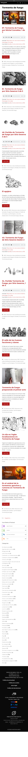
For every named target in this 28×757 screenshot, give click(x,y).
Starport (4, 648)
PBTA (3, 621)
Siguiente (8, 518)
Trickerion (4, 656)
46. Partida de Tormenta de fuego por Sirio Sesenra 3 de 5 (14, 134)
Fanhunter (5, 586)
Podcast (4, 625)
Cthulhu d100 (5, 559)
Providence (5, 627)
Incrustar (10, 42)
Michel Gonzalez (6, 65)
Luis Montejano (19, 63)
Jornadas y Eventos (7, 600)
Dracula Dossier (6, 567)
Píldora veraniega (6, 623)
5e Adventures (13, 359)
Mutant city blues (6, 611)
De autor (4, 565)
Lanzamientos (5, 607)
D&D (5, 61)
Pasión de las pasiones (8, 619)
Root (3, 640)
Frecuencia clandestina (8, 590)
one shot (18, 214)
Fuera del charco (6, 592)
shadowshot (5, 215)
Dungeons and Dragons (8, 63)
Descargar (4, 42)
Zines (3, 662)
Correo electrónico (17, 44)
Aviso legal (14, 685)
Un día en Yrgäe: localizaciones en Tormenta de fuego (11, 436)
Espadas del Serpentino (8, 580)
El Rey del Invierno (7, 575)
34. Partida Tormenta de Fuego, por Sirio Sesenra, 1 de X (14, 283)
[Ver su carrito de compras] (20, 3)
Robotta (4, 633)
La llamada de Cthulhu (8, 604)
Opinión (4, 615)
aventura (6, 210)
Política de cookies (14, 682)
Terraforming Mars (6, 652)
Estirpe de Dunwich (7, 582)
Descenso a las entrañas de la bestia (16, 61)
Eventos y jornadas (7, 584)
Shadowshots (5, 642)
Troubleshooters (6, 658)
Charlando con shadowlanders (10, 555)
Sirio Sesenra (22, 167)
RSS (24, 44)
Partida (13, 65)
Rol (16, 65)
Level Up (4, 609)
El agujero (6, 191)
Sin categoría (5, 644)
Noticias (4, 613)
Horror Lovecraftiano (7, 598)
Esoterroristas (5, 578)
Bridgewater (5, 551)
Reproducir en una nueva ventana (15, 40)
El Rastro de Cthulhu (7, 571)
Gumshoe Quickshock (7, 596)
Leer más (5, 57)
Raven (3, 631)
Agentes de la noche (7, 549)
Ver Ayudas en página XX (8, 660)
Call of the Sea (5, 553)
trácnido (21, 215)
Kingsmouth (5, 602)
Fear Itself (4, 588)
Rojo (3, 636)
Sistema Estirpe (6, 646)
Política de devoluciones (14, 688)
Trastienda (4, 654)
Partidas (4, 617)
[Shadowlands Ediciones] (4, 3)
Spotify (9, 44)
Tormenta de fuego (12, 110)
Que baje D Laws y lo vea (8, 629)
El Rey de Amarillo (6, 573)
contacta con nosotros (15, 722)
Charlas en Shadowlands (8, 557)
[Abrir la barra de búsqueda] (18, 3)
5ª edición (6, 359)
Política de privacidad (9, 680)
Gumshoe (4, 594)
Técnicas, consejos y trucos (9, 650)
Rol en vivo (5, 638)
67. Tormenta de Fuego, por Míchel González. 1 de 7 (13, 30)
